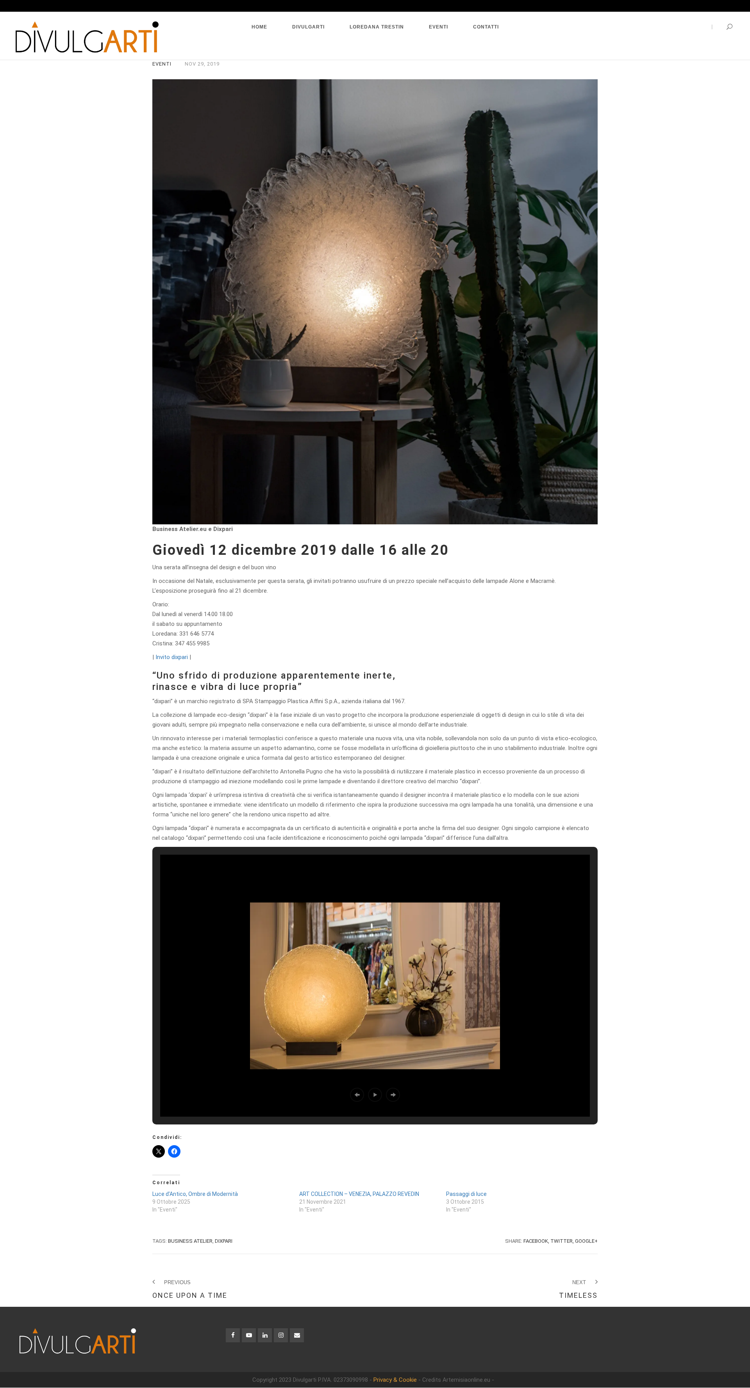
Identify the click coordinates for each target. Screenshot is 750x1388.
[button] (357, 1095)
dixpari (223, 1241)
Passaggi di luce (466, 1194)
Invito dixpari (171, 657)
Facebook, (536, 1241)
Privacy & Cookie (395, 1379)
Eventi (161, 64)
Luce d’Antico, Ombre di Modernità (195, 1194)
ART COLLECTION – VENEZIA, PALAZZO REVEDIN (359, 1194)
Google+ (586, 1241)
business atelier (190, 1241)
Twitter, (562, 1241)
